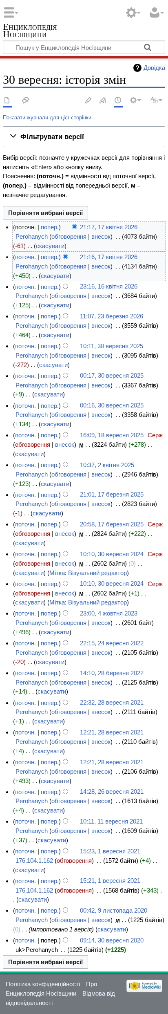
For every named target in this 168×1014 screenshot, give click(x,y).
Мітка (57, 572)
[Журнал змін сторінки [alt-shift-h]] (118, 100)
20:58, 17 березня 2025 (112, 524)
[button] (84, 136)
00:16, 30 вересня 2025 (112, 405)
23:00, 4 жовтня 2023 (108, 613)
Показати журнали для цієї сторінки (47, 117)
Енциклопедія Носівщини (30, 31)
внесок (101, 236)
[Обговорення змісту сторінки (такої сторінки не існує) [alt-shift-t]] (25, 100)
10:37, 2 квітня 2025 (107, 464)
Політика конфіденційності (43, 983)
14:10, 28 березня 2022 (112, 672)
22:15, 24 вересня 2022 (112, 643)
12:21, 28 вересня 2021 (112, 732)
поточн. (25, 256)
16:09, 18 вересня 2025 (112, 435)
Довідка (154, 67)
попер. (50, 227)
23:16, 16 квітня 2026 (108, 286)
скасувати (50, 245)
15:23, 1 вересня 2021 (110, 851)
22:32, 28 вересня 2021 (112, 702)
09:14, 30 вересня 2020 (112, 940)
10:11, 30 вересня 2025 (111, 345)
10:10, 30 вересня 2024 (112, 554)
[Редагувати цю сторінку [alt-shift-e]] (103, 100)
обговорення (68, 236)
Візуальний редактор (97, 572)
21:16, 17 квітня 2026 (108, 256)
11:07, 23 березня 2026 (111, 316)
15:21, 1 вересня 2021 (110, 880)
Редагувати (88, 100)
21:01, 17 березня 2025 (112, 494)
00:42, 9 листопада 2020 (113, 910)
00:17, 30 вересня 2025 (112, 375)
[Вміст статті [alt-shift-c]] (7, 100)
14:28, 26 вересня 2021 (112, 791)
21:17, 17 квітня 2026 (108, 227)
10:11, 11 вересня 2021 (111, 821)
